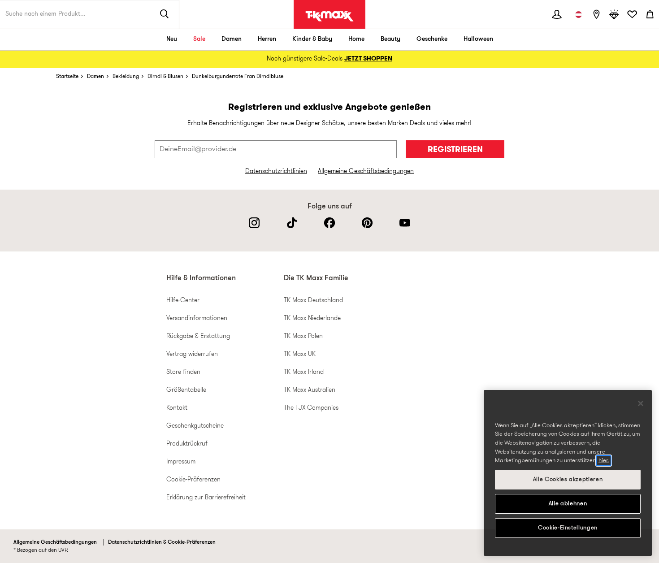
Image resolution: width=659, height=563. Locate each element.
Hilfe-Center (182, 300)
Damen (231, 39)
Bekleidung (126, 76)
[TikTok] (291, 222)
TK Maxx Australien (309, 390)
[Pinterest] (367, 222)
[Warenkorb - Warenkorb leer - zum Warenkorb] (650, 14)
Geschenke (431, 39)
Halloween (478, 39)
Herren (267, 39)
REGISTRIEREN (455, 150)
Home (356, 39)
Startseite (67, 76)
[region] (568, 473)
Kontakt (176, 408)
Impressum (180, 462)
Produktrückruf (187, 444)
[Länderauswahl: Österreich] (578, 14)
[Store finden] (596, 14)
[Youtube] (404, 222)
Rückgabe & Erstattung (198, 336)
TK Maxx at (329, 16)
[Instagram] (254, 222)
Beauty (390, 39)
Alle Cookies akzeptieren (568, 479)
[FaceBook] (329, 222)
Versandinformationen (196, 318)
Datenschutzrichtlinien (276, 171)
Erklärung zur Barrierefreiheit (206, 497)
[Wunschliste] (632, 14)
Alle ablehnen (568, 504)
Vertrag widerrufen (192, 354)
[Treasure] (614, 14)
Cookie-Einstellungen (568, 528)
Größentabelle (186, 390)
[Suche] (164, 14)
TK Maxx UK (300, 354)
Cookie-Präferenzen (193, 479)
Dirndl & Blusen (165, 76)
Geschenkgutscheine (195, 426)
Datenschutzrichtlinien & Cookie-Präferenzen (162, 542)
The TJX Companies (311, 408)
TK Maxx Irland (304, 372)
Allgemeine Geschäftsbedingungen (366, 171)
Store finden (183, 372)
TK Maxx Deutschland (313, 300)
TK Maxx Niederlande (312, 318)
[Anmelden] (557, 14)
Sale (199, 39)
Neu (171, 39)
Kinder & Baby (312, 39)
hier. (603, 460)
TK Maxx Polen (303, 336)
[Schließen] (640, 403)
